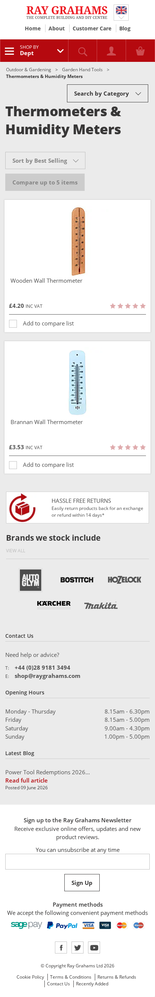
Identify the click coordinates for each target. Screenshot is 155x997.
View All (15, 550)
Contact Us (58, 984)
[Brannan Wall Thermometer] (77, 382)
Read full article (26, 780)
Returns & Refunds (116, 977)
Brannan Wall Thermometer (47, 422)
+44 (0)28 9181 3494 (42, 667)
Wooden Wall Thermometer (46, 280)
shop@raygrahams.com (48, 675)
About (57, 28)
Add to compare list (48, 323)
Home (33, 28)
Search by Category (101, 93)
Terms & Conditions (70, 977)
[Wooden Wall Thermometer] (77, 241)
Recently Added (92, 984)
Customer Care (92, 28)
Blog (125, 28)
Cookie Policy (30, 977)
